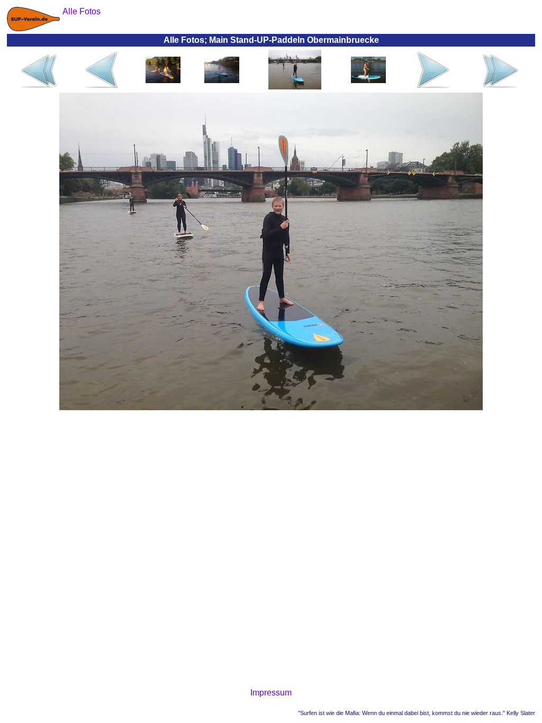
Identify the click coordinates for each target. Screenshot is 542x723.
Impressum (271, 692)
